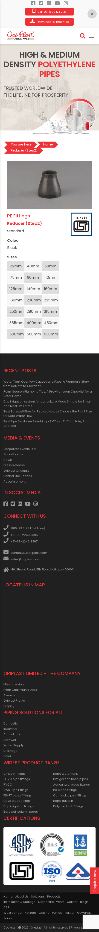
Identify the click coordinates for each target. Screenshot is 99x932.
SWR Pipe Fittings (15, 790)
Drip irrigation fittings (18, 806)
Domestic (10, 723)
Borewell (10, 740)
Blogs (84, 902)
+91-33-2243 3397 (24, 541)
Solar (7, 756)
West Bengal (12, 912)
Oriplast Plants (14, 700)
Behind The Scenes (17, 476)
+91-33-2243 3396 (24, 535)
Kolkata (30, 912)
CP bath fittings (14, 773)
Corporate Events (51, 902)
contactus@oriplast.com (28, 553)
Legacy (8, 706)
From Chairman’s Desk (20, 689)
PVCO (7, 784)
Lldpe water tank (65, 773)
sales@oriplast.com (25, 559)
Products (54, 896)
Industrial (10, 729)
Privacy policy (80, 927)
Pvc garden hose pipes (70, 779)
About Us (22, 896)
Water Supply (13, 745)
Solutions (38, 896)
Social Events (13, 454)
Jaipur (8, 918)
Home (8, 896)
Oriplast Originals (16, 470)
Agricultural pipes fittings (71, 784)
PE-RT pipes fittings (17, 795)
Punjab (57, 912)
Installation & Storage (19, 902)
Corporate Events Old (19, 449)
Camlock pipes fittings (69, 795)
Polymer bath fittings (68, 806)
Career (72, 902)
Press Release (14, 465)
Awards (9, 695)
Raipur (70, 912)
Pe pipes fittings (65, 790)
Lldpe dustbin (63, 801)
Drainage (10, 751)
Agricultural (11, 734)
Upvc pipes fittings (17, 801)
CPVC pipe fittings (16, 779)
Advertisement (14, 481)
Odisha (44, 912)
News (7, 460)
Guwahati (84, 912)
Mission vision (13, 684)
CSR (6, 907)
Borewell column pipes (20, 811)
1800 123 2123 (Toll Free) (27, 528)
